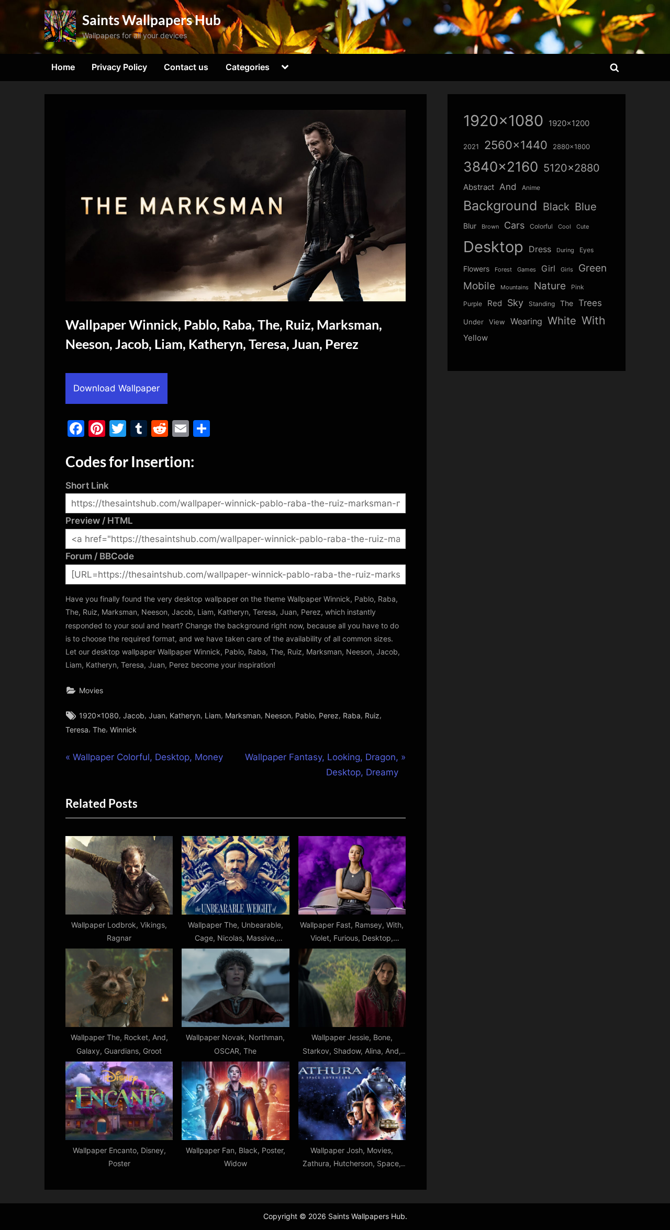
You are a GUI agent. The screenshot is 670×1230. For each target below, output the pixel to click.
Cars (514, 225)
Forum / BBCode (99, 556)
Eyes (586, 250)
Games (526, 269)
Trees (590, 303)
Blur (469, 226)
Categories (248, 67)
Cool (564, 226)
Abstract (478, 187)
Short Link (87, 485)
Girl (548, 269)
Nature (550, 286)
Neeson (278, 715)
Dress (540, 249)
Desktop (493, 247)
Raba (352, 715)
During (565, 250)
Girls (567, 269)
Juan (157, 715)
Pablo (305, 715)
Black (556, 206)
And (508, 186)
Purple (472, 304)
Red (494, 303)
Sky (515, 302)
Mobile (479, 285)
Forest (503, 269)
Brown (490, 226)
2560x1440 (516, 145)
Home (63, 67)
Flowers (476, 269)
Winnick (123, 729)
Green (592, 268)
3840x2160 (500, 167)
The (99, 729)
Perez (329, 715)
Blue (586, 206)
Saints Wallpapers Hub (151, 20)
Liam (213, 715)
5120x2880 (571, 168)
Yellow (475, 338)
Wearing (526, 321)
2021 (471, 147)
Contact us (186, 67)
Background (500, 205)
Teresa (76, 729)
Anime (531, 187)
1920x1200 (569, 123)
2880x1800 (571, 147)
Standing (542, 304)
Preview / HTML (99, 520)
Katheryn (185, 715)
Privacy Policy (119, 67)
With (593, 320)
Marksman (243, 715)
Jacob (133, 715)
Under (473, 322)
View (497, 322)
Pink (577, 287)
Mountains (514, 287)
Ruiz (372, 715)
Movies (91, 690)
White (562, 320)
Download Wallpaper (116, 388)
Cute (582, 226)
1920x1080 (99, 715)
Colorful (541, 226)
